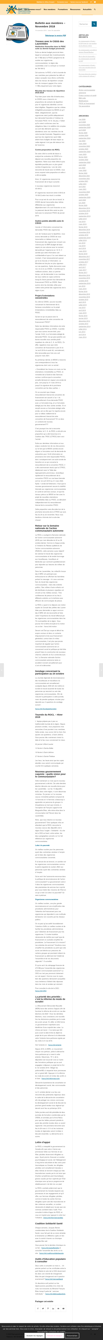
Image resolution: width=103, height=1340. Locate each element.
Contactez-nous (62, 2)
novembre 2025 (84, 124)
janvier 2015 (83, 318)
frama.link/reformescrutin (51, 1078)
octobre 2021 (83, 181)
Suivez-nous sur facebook (79, 2)
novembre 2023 (84, 146)
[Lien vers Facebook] (91, 2)
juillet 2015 (83, 305)
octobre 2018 (83, 235)
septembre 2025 (84, 127)
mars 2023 (82, 154)
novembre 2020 (84, 192)
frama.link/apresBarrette (50, 1248)
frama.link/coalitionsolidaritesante (51, 1253)
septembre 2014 (84, 326)
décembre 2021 (84, 176)
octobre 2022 (83, 159)
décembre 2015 (84, 294)
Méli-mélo (82, 98)
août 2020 (82, 200)
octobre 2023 (83, 149)
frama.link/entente (54, 1045)
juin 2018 (82, 243)
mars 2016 (82, 288)
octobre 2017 (83, 262)
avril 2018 (82, 248)
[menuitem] (45, 2)
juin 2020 (82, 202)
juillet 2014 (83, 329)
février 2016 (83, 291)
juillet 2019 (83, 219)
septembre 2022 (84, 162)
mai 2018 (82, 245)
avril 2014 (82, 334)
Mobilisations (83, 101)
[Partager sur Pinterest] (48, 1308)
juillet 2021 (83, 184)
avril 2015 (82, 310)
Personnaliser (72, 1335)
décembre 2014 (84, 321)
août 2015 (82, 302)
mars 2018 (82, 251)
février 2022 (83, 173)
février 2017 (83, 272)
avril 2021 (82, 186)
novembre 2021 (84, 178)
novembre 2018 (84, 232)
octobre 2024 (83, 135)
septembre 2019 (84, 216)
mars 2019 (82, 224)
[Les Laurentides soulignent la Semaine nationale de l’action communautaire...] (2, 670)
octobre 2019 (83, 213)
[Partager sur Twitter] (43, 1308)
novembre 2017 (84, 259)
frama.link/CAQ (40, 991)
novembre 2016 (84, 278)
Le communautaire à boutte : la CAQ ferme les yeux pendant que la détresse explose (88, 43)
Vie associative (55, 30)
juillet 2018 (83, 240)
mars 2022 (82, 170)
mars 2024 (82, 143)
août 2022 (82, 165)
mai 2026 (82, 119)
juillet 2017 (83, 264)
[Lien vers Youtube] (95, 2)
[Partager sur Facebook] (37, 1308)
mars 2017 (82, 270)
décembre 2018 (84, 229)
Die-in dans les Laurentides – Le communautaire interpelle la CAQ (87, 58)
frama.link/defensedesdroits (55, 1294)
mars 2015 (82, 313)
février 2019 (83, 227)
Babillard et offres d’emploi (46, 2)
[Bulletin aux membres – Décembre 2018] (101, 670)
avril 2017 (82, 267)
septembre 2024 (84, 138)
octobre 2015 (83, 299)
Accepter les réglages (35, 1335)
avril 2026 (82, 122)
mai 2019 (82, 221)
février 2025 (83, 133)
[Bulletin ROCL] (17, 33)
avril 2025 (82, 130)
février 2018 (83, 253)
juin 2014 (82, 331)
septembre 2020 (84, 197)
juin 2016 (82, 286)
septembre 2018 (84, 237)
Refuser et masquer (54, 1335)
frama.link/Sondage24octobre (45, 709)
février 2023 (83, 157)
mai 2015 (82, 307)
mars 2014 (82, 337)
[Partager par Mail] (58, 1308)
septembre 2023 (84, 151)
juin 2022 (82, 167)
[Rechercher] (95, 9)
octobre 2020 (83, 194)
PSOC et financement (87, 103)
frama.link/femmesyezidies (53, 1217)
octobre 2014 (83, 323)
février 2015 (83, 315)
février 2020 (83, 205)
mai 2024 (82, 141)
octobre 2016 (83, 280)
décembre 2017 (84, 256)
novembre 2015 (84, 297)
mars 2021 (82, 189)
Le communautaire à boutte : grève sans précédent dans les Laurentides (87, 67)
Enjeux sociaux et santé (87, 95)
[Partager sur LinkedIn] (53, 1308)
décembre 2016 (84, 275)
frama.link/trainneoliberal (54, 1279)
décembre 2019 (84, 208)
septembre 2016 (84, 283)
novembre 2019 (84, 210)
